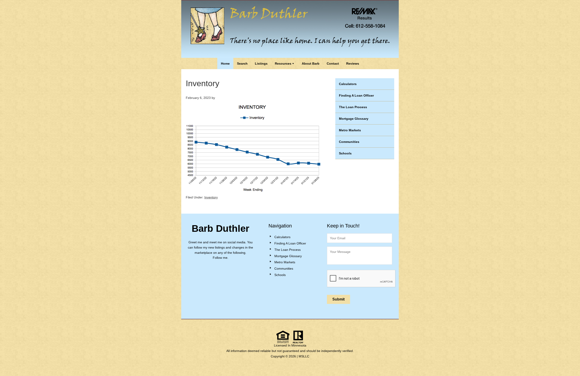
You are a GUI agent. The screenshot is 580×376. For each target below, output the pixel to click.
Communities (349, 142)
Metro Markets (350, 130)
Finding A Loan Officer (356, 95)
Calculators (348, 84)
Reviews (352, 63)
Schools (345, 153)
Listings (261, 63)
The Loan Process (353, 107)
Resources (283, 63)
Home (225, 63)
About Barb (310, 63)
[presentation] (361, 279)
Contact (333, 63)
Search (242, 63)
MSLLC (304, 356)
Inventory (211, 197)
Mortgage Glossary (353, 118)
